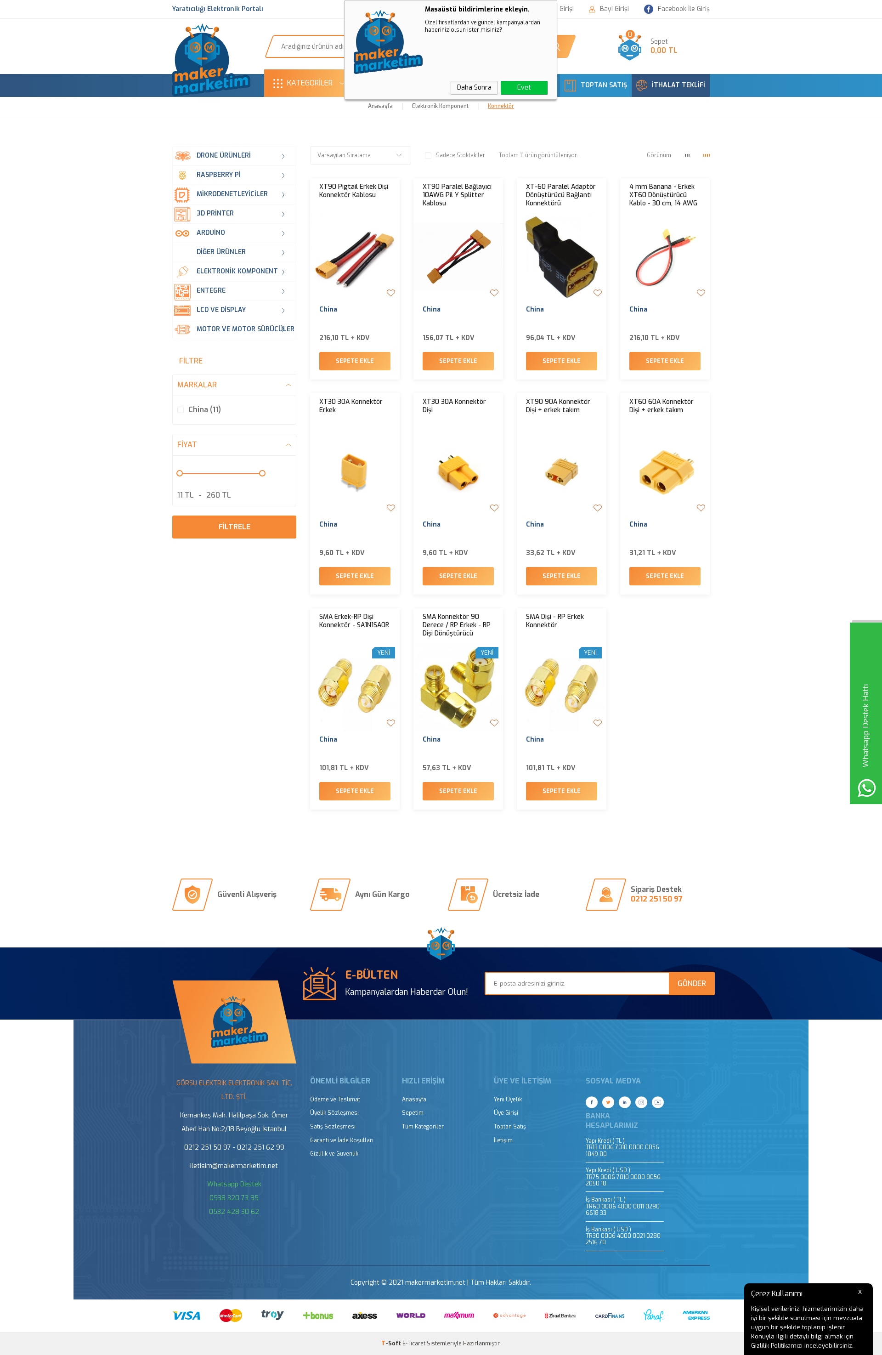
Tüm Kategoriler (423, 1126)
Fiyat (187, 444)
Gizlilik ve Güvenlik (334, 1154)
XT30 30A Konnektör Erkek (351, 406)
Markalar (197, 385)
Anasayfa (414, 1099)
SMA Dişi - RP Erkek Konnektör (555, 621)
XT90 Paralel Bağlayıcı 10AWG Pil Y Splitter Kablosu (457, 195)
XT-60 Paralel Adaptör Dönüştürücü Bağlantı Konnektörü (561, 195)
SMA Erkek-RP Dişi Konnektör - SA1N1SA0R (354, 621)
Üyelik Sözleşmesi (334, 1113)
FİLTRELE (234, 527)
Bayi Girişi (614, 9)
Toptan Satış (510, 1126)
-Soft (391, 1343)
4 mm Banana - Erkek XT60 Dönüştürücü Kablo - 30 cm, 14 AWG (663, 195)
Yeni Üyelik (508, 1099)
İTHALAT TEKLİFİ (678, 85)
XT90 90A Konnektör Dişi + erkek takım (558, 406)
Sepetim (413, 1113)
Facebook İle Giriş (684, 9)
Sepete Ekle (355, 361)
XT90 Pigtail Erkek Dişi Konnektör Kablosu (353, 191)
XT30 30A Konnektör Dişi (454, 406)
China (328, 309)
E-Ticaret (413, 1343)
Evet (524, 87)
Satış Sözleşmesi (333, 1126)
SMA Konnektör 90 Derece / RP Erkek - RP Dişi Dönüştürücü (457, 625)
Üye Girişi (506, 1113)
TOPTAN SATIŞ (604, 85)
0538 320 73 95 (234, 1198)
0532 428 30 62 (234, 1212)
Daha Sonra (474, 87)
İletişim (503, 1140)
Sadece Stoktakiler (460, 155)
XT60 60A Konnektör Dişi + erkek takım (661, 406)
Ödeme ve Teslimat (335, 1099)
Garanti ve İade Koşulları (341, 1140)
